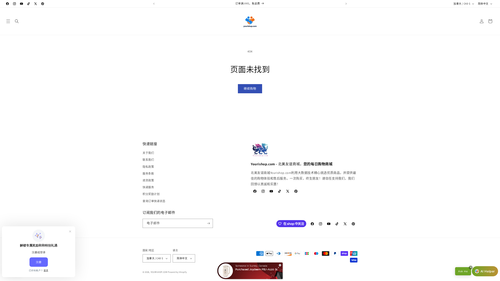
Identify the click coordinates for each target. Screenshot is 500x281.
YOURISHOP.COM (159, 272)
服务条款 (148, 173)
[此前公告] (154, 3)
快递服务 (148, 187)
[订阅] (208, 223)
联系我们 (148, 159)
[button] (8, 21)
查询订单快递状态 (154, 201)
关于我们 (148, 153)
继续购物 (250, 88)
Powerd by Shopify (177, 272)
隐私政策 (148, 166)
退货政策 (148, 180)
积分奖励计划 (151, 194)
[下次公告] (346, 3)
